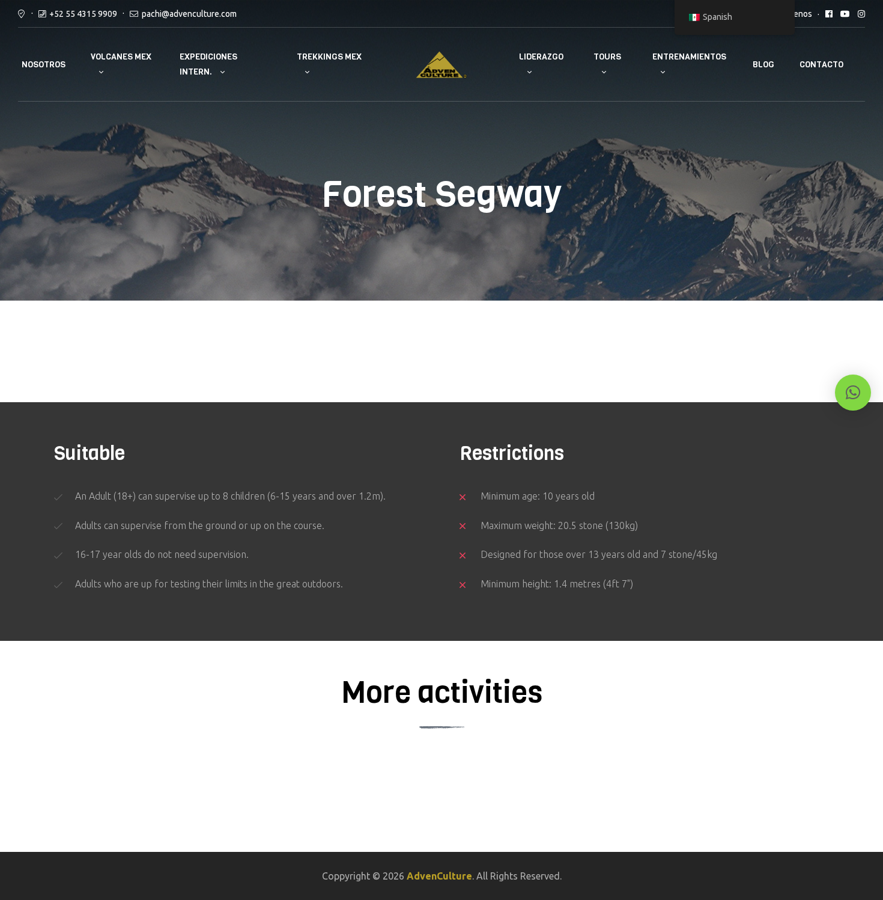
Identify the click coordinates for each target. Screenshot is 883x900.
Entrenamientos (689, 57)
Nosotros (43, 64)
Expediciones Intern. (208, 64)
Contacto (821, 64)
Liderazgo (541, 57)
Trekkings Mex (329, 57)
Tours (607, 57)
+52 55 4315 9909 (83, 14)
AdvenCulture (439, 876)
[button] (853, 393)
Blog (763, 64)
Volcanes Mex (121, 57)
